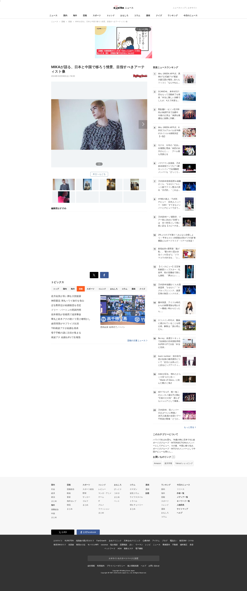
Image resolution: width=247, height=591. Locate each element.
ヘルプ (179, 513)
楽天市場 (168, 463)
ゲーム (101, 497)
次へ (99, 121)
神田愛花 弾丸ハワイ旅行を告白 (67, 300)
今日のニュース (191, 15)
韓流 (69, 505)
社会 (53, 489)
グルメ (101, 505)
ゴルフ (85, 501)
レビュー (102, 489)
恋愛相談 (123, 544)
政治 (53, 497)
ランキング (173, 15)
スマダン (133, 489)
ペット (117, 501)
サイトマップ (182, 509)
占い (131, 544)
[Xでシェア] (94, 275)
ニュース (53, 15)
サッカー (86, 497)
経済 (53, 493)
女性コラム (134, 493)
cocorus (104, 544)
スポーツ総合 (88, 489)
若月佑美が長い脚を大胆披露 (66, 296)
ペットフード (109, 548)
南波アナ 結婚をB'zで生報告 (66, 337)
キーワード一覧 (183, 501)
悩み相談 (113, 544)
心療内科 (146, 540)
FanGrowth (101, 540)
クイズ (159, 15)
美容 (191, 544)
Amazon (157, 463)
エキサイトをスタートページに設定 (123, 558)
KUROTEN (69, 540)
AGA (120, 548)
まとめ (54, 501)
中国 (53, 513)
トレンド (111, 15)
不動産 (175, 544)
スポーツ (97, 15)
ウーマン (139, 544)
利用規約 (100, 566)
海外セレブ (71, 501)
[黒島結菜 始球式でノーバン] (122, 310)
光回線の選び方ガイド (85, 540)
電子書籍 (139, 548)
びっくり (117, 489)
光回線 (71, 544)
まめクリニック (115, 540)
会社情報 (91, 566)
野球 (84, 493)
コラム (137, 15)
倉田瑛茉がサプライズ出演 (65, 323)
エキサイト (192, 8)
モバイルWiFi (93, 544)
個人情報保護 (132, 566)
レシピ (148, 544)
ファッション (103, 509)
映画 (69, 493)
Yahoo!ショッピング (184, 463)
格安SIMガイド (60, 544)
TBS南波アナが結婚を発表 (65, 328)
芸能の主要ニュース (136, 341)
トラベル (133, 501)
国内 (65, 15)
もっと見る (189, 427)
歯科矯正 (183, 544)
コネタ (117, 493)
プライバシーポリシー (116, 566)
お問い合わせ (154, 566)
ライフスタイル (136, 497)
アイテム (156, 540)
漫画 (148, 15)
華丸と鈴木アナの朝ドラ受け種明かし (70, 319)
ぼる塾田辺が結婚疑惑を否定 (66, 305)
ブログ (165, 540)
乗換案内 (166, 544)
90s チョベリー (136, 505)
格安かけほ (80, 544)
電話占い (173, 540)
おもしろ (124, 15)
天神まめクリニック (132, 540)
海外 (75, 15)
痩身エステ (128, 548)
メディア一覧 (182, 497)
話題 (147, 493)
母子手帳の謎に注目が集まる (66, 332)
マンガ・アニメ (104, 493)
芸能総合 (70, 489)
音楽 (69, 497)
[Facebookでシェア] (104, 275)
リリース (180, 489)
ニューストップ (179, 8)
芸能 (85, 15)
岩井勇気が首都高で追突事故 (66, 314)
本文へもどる (99, 174)
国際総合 (55, 509)
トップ (56, 289)
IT (99, 501)
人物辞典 (180, 505)
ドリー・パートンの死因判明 (66, 309)
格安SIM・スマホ (186, 540)
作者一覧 (180, 493)
